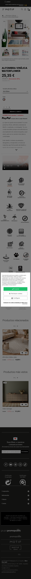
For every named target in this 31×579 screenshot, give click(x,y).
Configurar (15, 298)
